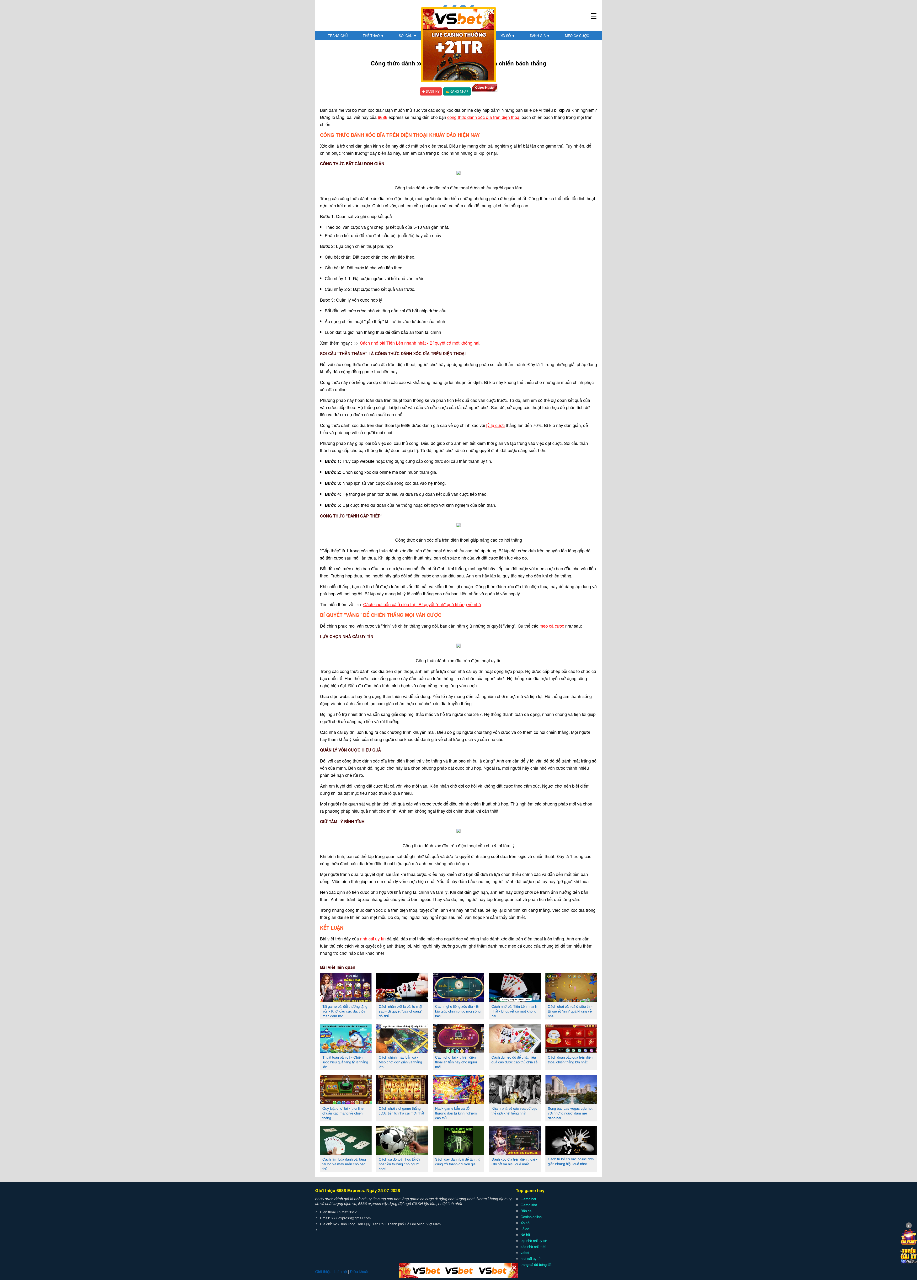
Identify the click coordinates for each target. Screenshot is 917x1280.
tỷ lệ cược (495, 425)
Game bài (528, 1198)
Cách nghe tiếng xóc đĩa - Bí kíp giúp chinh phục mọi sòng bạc (457, 1011)
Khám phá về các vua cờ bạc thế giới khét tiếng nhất (514, 1110)
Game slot (529, 1204)
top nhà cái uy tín (534, 1240)
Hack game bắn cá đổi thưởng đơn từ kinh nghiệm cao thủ (456, 1113)
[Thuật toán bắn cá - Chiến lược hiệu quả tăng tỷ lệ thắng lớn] (346, 1051)
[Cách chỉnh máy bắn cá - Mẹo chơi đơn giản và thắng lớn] (402, 1051)
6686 (382, 117)
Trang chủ (338, 35)
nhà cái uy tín (373, 938)
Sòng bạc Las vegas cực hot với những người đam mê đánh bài (570, 1113)
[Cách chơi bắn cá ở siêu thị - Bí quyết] (571, 1000)
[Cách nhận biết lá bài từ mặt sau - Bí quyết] (402, 1000)
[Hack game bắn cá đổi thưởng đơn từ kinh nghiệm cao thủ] (458, 1102)
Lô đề (525, 1228)
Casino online (531, 1216)
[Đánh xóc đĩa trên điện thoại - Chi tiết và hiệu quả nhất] (515, 1153)
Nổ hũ (525, 1234)
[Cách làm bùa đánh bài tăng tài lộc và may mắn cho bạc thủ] (346, 1153)
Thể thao (373, 35)
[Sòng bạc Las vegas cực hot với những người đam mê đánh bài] (571, 1102)
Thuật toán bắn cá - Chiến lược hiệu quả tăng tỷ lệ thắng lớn (345, 1062)
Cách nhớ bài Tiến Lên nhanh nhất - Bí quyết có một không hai (419, 343)
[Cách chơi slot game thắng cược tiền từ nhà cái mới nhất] (402, 1102)
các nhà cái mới (533, 1246)
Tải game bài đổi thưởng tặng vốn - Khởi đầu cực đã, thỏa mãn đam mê (344, 1011)
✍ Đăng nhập (457, 91)
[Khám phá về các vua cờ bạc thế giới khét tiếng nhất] (515, 1102)
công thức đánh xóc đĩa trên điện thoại (483, 117)
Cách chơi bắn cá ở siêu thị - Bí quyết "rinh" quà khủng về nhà (422, 604)
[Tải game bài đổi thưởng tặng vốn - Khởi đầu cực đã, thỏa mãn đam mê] (346, 1000)
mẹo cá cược (551, 626)
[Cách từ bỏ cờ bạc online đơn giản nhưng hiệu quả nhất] (571, 1153)
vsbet (525, 1252)
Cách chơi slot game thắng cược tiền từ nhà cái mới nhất (401, 1110)
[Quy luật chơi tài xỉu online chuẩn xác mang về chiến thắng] (346, 1102)
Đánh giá (540, 35)
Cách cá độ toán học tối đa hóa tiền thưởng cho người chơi (399, 1164)
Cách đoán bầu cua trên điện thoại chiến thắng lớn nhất (570, 1059)
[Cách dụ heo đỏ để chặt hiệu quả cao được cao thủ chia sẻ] (515, 1051)
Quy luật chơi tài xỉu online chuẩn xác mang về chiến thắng (342, 1113)
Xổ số (508, 35)
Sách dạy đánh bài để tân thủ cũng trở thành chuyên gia (457, 1161)
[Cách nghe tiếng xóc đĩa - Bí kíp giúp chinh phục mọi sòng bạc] (458, 1000)
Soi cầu (408, 35)
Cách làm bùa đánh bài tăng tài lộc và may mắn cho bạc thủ (344, 1164)
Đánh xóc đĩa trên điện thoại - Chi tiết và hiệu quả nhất (514, 1161)
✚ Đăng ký (431, 91)
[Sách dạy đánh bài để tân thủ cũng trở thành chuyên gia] (458, 1153)
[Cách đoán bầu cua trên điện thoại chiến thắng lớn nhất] (571, 1051)
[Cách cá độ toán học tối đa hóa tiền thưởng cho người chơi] (402, 1153)
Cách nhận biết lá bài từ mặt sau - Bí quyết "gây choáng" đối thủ (400, 1011)
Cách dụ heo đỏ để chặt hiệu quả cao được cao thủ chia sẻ (514, 1059)
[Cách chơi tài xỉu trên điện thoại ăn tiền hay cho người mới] (458, 1051)
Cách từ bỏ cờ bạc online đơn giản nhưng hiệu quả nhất (571, 1161)
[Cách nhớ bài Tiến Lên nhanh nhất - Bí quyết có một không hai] (515, 1000)
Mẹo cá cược (577, 35)
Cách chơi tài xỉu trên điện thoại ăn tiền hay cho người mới (456, 1062)
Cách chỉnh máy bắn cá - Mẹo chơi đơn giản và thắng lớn (400, 1062)
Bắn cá (526, 1210)
